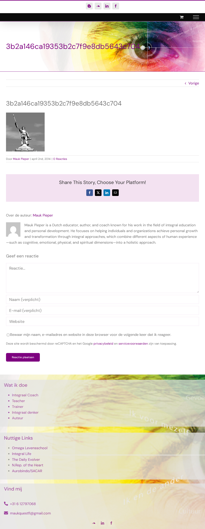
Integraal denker (25, 412)
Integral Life (21, 453)
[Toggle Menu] (196, 17)
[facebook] (111, 523)
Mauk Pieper (21, 159)
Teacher (18, 400)
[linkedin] (102, 523)
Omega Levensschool (29, 448)
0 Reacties (60, 159)
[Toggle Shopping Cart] (182, 17)
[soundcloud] (93, 523)
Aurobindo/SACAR (27, 471)
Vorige (193, 83)
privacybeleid (103, 344)
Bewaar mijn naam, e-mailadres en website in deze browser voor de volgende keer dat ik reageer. (90, 334)
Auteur (17, 418)
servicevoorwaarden (133, 344)
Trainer (17, 406)
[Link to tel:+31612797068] (6, 504)
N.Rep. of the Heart (27, 465)
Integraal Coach (25, 395)
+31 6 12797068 (23, 503)
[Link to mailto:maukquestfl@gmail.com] (6, 513)
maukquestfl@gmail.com (30, 513)
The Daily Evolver (26, 459)
